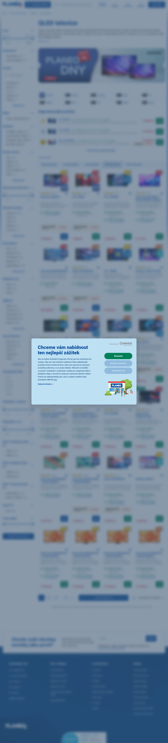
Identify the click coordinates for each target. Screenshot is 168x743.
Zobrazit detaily (45, 384)
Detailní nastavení (118, 363)
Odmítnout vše (118, 371)
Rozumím (118, 356)
